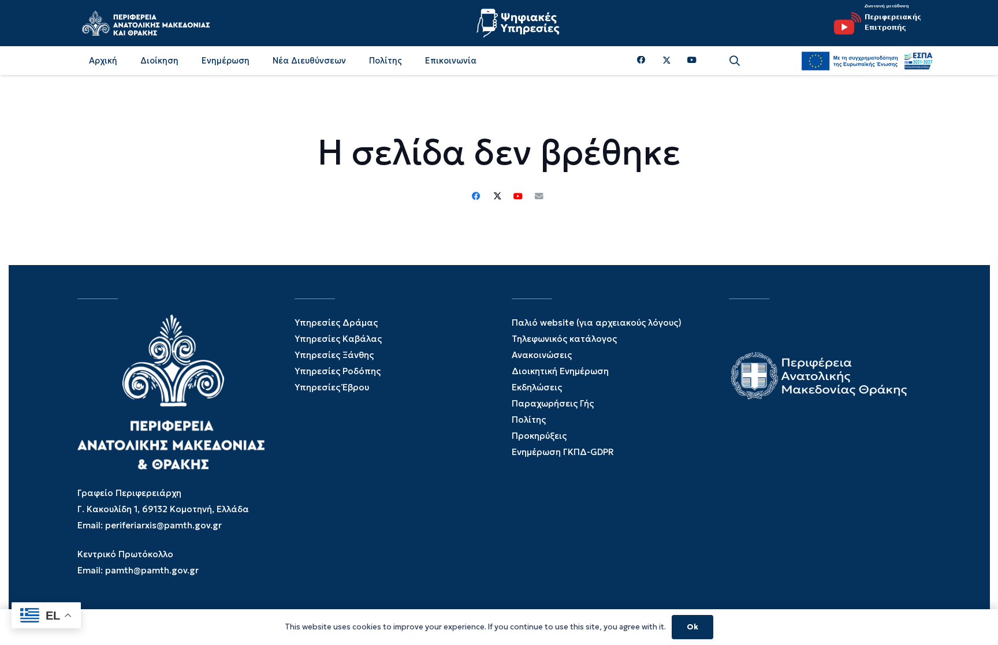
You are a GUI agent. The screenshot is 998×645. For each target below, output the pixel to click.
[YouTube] (692, 60)
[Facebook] (641, 60)
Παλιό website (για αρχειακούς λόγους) (597, 322)
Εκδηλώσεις (537, 387)
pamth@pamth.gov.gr (152, 570)
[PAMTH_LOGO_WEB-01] (145, 23)
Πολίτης (529, 419)
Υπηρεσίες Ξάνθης (334, 354)
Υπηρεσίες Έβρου (332, 387)
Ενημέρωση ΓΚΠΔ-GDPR (563, 451)
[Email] (538, 196)
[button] (734, 61)
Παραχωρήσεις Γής (553, 403)
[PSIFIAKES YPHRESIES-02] (519, 23)
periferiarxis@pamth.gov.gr (163, 525)
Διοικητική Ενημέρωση (560, 371)
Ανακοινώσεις (542, 354)
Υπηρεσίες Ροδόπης (338, 371)
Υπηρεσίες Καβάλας (338, 338)
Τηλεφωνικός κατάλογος (564, 338)
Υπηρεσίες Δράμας (336, 322)
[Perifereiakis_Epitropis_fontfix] (873, 23)
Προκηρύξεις (539, 435)
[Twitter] (666, 60)
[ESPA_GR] (867, 60)
